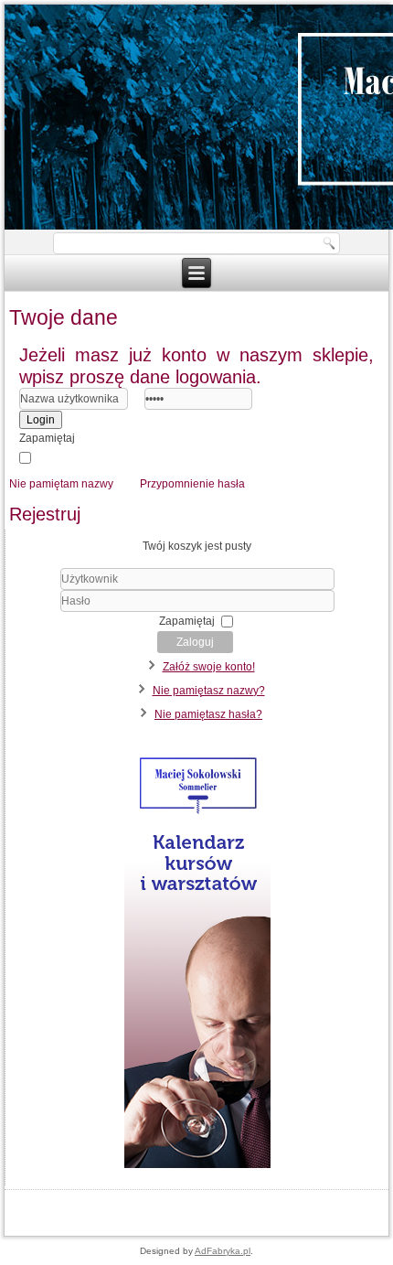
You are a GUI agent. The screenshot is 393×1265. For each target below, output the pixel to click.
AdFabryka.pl (222, 1251)
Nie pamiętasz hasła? (208, 714)
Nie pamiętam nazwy (61, 483)
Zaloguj (195, 642)
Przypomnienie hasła (192, 483)
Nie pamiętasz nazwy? (209, 690)
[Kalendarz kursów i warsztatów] (196, 1168)
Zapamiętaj (47, 438)
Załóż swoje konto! (209, 666)
